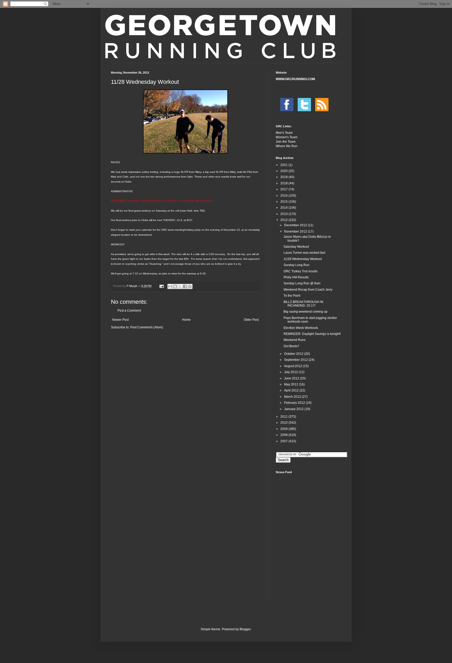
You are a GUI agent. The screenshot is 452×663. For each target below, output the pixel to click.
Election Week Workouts (301, 328)
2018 (284, 183)
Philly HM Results (296, 277)
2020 (284, 171)
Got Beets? (291, 346)
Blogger (245, 629)
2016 (284, 195)
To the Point (292, 295)
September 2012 (296, 360)
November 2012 (296, 231)
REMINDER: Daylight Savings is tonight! (312, 334)
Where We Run (286, 146)
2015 (284, 201)
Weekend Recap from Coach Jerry (308, 289)
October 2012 (294, 354)
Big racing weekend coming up (305, 311)
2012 (284, 220)
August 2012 (293, 366)
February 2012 (295, 403)
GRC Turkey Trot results (301, 271)
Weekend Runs (295, 340)
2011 (284, 416)
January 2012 (294, 409)
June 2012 (292, 378)
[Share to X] (180, 286)
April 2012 (292, 390)
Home (186, 320)
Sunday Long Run (296, 265)
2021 (284, 165)
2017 (284, 189)
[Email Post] (161, 286)
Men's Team (284, 133)
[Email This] (170, 286)
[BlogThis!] (175, 286)
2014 (284, 207)
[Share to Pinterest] (190, 286)
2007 (284, 441)
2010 (284, 422)
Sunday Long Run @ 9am (302, 283)
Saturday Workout (296, 246)
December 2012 (296, 225)
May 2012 (291, 384)
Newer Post (120, 320)
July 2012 (291, 372)
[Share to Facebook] (185, 286)
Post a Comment (129, 310)
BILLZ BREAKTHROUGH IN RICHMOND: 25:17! (303, 303)
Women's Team (286, 137)
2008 (284, 435)
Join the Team (286, 141)
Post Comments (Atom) (146, 327)
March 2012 (293, 397)
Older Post (251, 320)
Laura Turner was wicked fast (304, 253)
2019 (284, 177)
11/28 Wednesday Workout (303, 259)
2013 (284, 214)
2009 (284, 429)
